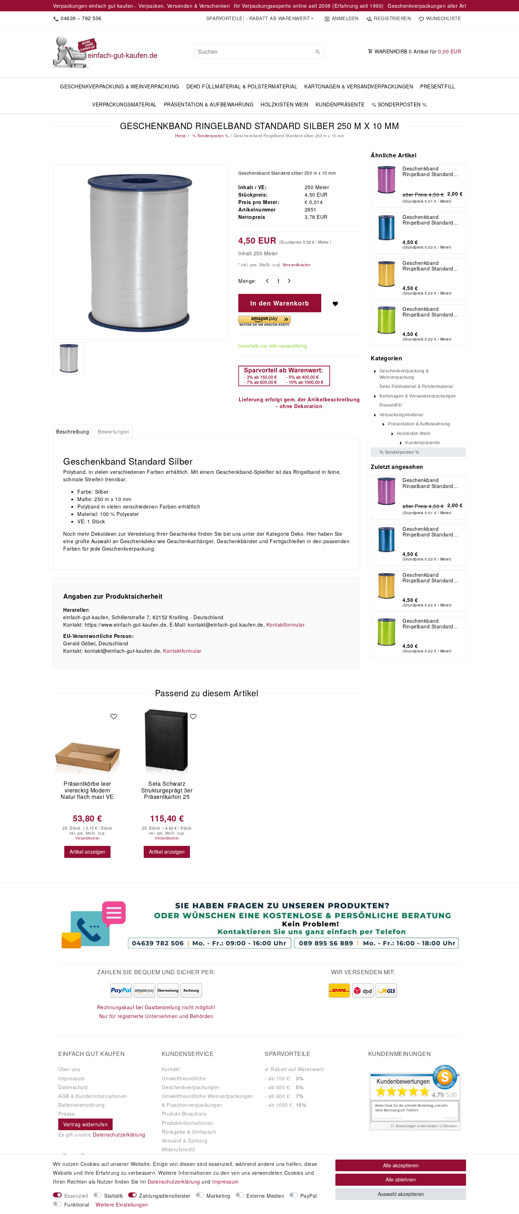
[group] (87, 742)
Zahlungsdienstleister (165, 1195)
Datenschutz (73, 1087)
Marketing (219, 1195)
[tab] (73, 432)
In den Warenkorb (279, 302)
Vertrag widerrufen (85, 1124)
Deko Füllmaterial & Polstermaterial (242, 86)
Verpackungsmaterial (124, 104)
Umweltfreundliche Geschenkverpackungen (191, 1083)
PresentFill (437, 86)
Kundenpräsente (340, 104)
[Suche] (317, 52)
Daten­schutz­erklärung (174, 1181)
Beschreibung (72, 431)
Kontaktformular (286, 624)
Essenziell (76, 1195)
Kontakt (171, 1069)
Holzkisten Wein (285, 104)
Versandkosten (295, 264)
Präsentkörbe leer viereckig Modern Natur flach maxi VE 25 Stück (87, 790)
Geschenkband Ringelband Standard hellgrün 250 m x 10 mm (431, 311)
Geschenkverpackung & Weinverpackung (119, 86)
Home (180, 135)
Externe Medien (265, 1195)
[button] (259, 18)
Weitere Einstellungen (122, 1204)
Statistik (113, 1195)
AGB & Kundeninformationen (92, 1095)
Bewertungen (114, 431)
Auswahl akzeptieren (401, 1193)
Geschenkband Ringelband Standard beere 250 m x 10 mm (428, 171)
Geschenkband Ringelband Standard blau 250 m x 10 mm (427, 219)
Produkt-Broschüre (184, 1113)
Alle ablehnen (401, 1179)
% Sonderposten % (399, 104)
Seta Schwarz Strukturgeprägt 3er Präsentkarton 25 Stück (167, 790)
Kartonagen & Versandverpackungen (358, 86)
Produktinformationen (187, 1122)
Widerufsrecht (178, 1149)
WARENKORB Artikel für (417, 51)
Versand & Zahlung (185, 1140)
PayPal (308, 1195)
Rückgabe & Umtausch (189, 1131)
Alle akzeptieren (401, 1165)
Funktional (76, 1204)
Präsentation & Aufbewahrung (209, 104)
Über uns (69, 1069)
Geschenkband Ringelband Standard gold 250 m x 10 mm (427, 265)
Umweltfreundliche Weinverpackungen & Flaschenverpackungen (207, 1100)
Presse (66, 1113)
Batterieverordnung (81, 1104)
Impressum (71, 1078)
